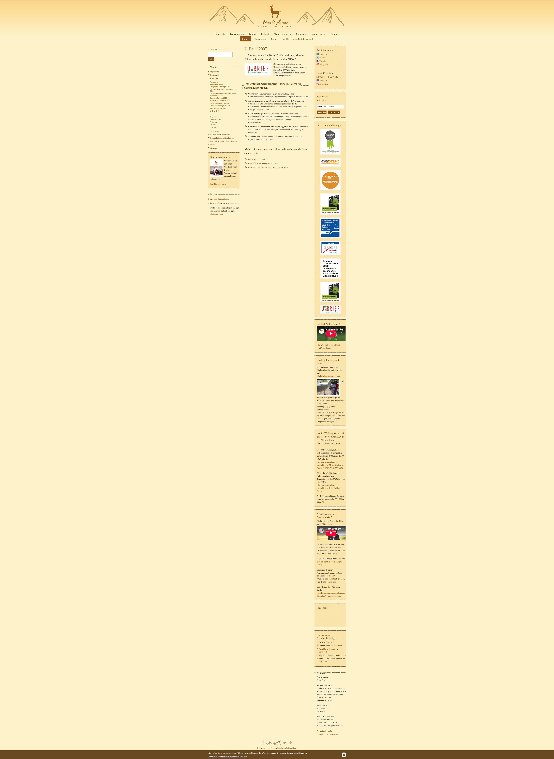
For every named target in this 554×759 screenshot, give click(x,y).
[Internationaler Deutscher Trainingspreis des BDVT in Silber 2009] (330, 238)
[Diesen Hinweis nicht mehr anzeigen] (344, 756)
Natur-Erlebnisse (282, 33)
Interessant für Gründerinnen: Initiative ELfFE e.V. (269, 167)
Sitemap (213, 147)
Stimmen (213, 127)
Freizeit (265, 33)
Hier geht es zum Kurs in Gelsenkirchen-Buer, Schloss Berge (328, 488)
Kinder (252, 33)
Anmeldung (260, 39)
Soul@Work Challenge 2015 (220, 87)
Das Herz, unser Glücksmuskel (297, 39)
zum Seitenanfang (289, 748)
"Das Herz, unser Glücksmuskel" (330, 522)
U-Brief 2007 (214, 111)
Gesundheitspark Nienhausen (222, 138)
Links (212, 144)
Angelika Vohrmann (327, 649)
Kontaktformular (325, 731)
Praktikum (213, 122)
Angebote (213, 117)
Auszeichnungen (216, 84)
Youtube (322, 61)
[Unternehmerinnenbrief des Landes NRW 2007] (330, 314)
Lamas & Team (215, 119)
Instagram (323, 64)
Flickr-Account (216, 213)
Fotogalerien (215, 210)
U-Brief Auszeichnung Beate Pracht (263, 163)
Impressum (214, 71)
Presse (212, 125)
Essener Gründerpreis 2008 (220, 106)
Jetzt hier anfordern (218, 184)
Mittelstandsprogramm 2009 (220, 103)
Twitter (322, 57)
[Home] (277, 28)
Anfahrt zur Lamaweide (220, 134)
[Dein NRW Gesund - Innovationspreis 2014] (330, 167)
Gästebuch (214, 75)
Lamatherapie (237, 33)
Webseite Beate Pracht (328, 77)
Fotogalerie (214, 82)
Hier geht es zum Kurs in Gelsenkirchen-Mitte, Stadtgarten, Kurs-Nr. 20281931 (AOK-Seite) (331, 464)
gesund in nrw (318, 33)
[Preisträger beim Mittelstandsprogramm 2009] (330, 255)
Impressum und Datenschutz (269, 748)
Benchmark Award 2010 (218, 98)
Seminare (301, 33)
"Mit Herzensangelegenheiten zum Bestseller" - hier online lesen (331, 594)
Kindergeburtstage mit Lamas (329, 376)
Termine (334, 33)
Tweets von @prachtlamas (218, 198)
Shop (274, 39)
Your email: (321, 100)
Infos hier (331, 575)
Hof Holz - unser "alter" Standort (223, 141)
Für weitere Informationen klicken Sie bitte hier (227, 756)
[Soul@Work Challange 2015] (330, 155)
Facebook (323, 54)
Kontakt (245, 39)
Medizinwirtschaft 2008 (218, 108)
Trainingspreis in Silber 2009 (220, 100)
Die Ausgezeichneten (256, 159)
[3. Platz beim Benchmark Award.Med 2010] (330, 215)
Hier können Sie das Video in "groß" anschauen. (329, 346)
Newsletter (214, 131)
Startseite (220, 33)
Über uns (214, 78)
